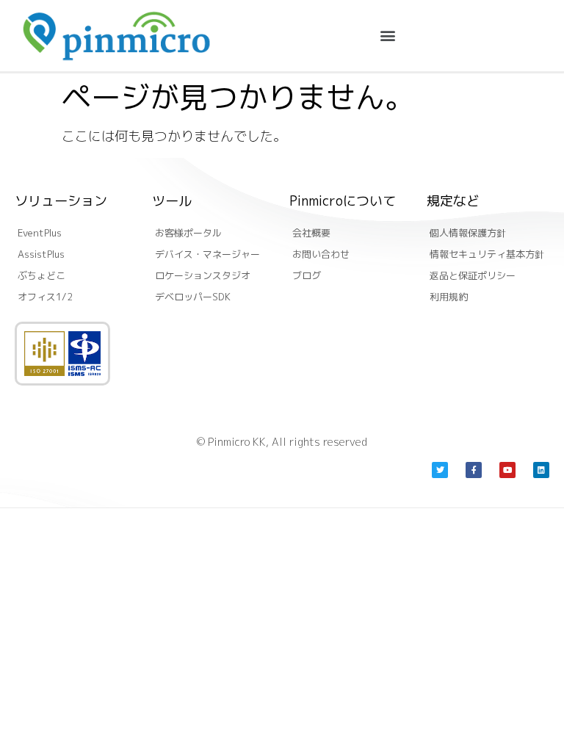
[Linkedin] (541, 470)
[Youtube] (507, 470)
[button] (387, 36)
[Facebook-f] (474, 470)
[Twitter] (440, 470)
